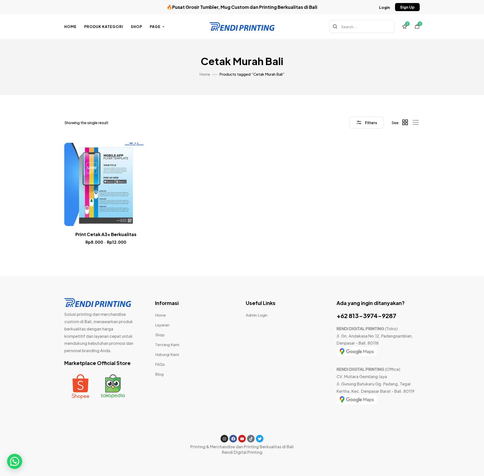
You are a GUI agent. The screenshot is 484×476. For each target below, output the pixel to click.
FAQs (160, 364)
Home (70, 26)
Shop (136, 26)
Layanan (162, 324)
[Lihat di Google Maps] (357, 354)
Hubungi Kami (167, 354)
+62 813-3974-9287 (366, 315)
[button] (384, 7)
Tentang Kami (167, 344)
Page (155, 26)
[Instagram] (224, 438)
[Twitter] (259, 438)
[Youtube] (242, 438)
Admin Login (256, 315)
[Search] (335, 26)
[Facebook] (233, 438)
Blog (159, 374)
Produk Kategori (103, 26)
